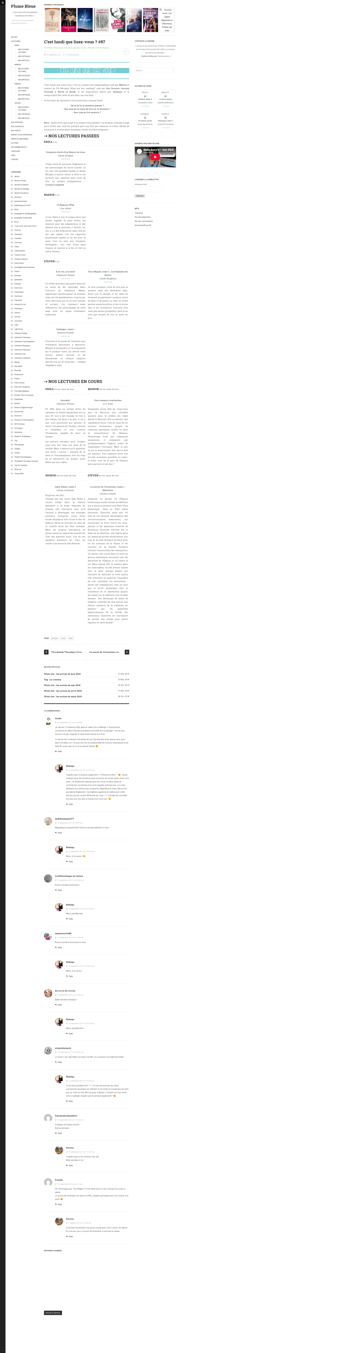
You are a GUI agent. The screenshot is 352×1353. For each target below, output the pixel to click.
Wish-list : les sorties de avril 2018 (63, 690)
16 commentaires (72, 55)
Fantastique (19, 292)
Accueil (14, 37)
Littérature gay (20, 354)
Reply (59, 751)
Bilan (16, 210)
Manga (17, 362)
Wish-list (17, 469)
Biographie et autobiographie (25, 214)
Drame (17, 271)
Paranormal (18, 375)
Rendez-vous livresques (21, 135)
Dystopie (17, 276)
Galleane (117, 91)
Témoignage (19, 445)
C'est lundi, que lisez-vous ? (25, 226)
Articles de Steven (21, 193)
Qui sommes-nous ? (19, 147)
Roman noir (18, 412)
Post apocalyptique (21, 391)
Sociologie (18, 428)
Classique (18, 234)
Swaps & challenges (19, 139)
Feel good (18, 296)
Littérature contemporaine (24, 342)
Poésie (17, 379)
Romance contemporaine (24, 420)
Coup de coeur (20, 255)
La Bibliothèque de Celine (69, 876)
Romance (18, 416)
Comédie (17, 238)
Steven (18, 103)
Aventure (17, 197)
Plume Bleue (23, 6)
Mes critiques (24, 56)
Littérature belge (20, 333)
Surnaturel (18, 432)
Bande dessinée (20, 201)
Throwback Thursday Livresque (26, 461)
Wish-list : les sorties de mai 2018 (62, 685)
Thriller (17, 453)
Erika (17, 45)
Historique (18, 309)
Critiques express (21, 259)
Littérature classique (22, 337)
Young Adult (19, 474)
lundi (70, 638)
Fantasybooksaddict (66, 1115)
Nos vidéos (15, 131)
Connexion (139, 213)
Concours (15, 151)
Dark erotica (19, 263)
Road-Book (18, 399)
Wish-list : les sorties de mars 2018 (63, 696)
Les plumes (15, 41)
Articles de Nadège (21, 189)
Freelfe (59, 1180)
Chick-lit (17, 230)
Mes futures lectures (23, 51)
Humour (17, 317)
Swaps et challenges (22, 436)
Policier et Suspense (22, 387)
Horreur (17, 313)
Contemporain (19, 251)
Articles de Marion (21, 185)
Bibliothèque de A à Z (22, 205)
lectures (54, 638)
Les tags (14, 143)
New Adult (18, 366)
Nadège (18, 84)
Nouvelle (17, 370)
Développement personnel (24, 267)
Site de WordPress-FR (143, 225)
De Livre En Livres (65, 990)
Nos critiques (17, 122)
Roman (17, 403)
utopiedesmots (63, 1048)
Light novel (18, 329)
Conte (16, 247)
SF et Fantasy (19, 424)
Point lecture (19, 383)
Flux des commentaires (144, 221)
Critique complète (54, 184)
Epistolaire (18, 280)
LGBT (16, 325)
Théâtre (17, 449)
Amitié (16, 177)
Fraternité (18, 300)
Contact (15, 159)
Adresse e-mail (141, 184)
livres (63, 638)
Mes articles (23, 60)
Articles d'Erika (20, 181)
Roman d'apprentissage (23, 408)
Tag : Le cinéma (52, 679)
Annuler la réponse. (53, 1313)
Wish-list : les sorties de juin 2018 (62, 674)
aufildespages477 (64, 818)
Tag (15, 441)
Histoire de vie (20, 304)
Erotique (17, 284)
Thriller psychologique (22, 457)
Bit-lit (16, 222)
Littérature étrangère (22, 346)
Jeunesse (18, 321)
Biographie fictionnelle (23, 218)
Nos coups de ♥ (17, 126)
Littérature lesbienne (22, 358)
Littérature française (22, 350)
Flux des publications (143, 217)
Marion (18, 65)
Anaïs (58, 718)
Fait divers (18, 288)
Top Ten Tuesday (20, 465)
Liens (13, 155)
